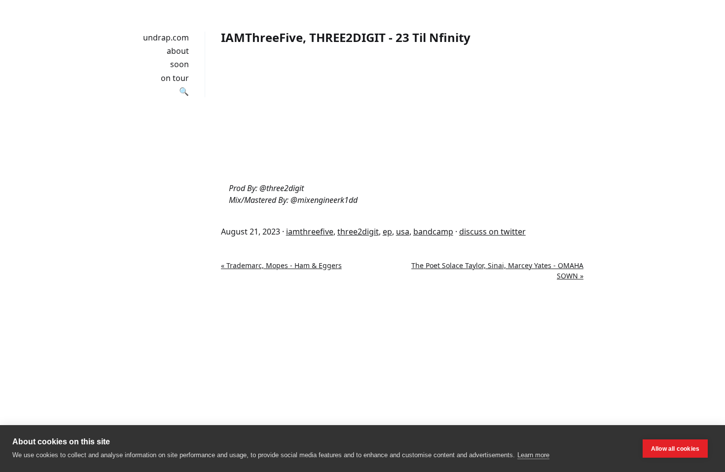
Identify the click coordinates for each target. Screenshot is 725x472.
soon (179, 64)
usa (402, 231)
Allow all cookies (675, 448)
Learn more (533, 455)
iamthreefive (309, 231)
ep (387, 231)
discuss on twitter (492, 231)
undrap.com (166, 37)
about (178, 50)
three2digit (358, 231)
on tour (175, 78)
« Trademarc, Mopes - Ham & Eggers (281, 265)
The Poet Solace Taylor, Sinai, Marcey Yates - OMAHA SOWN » (497, 270)
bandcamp (433, 231)
